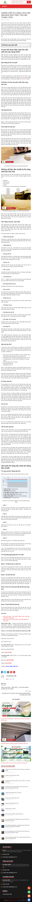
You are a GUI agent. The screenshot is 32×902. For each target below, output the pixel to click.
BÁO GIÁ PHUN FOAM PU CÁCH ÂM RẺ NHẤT (14, 814)
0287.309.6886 (10, 660)
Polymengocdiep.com (13, 900)
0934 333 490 (6, 854)
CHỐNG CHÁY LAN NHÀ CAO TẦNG (12, 775)
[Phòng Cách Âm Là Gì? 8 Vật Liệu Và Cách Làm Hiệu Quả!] (16, 753)
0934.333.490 (8, 652)
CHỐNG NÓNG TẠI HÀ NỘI (10, 808)
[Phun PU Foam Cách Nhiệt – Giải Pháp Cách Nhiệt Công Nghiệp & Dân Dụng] (16, 709)
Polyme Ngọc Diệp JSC (12, 666)
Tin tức (2, 19)
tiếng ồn (22, 77)
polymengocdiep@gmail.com (10, 857)
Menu (5, 6)
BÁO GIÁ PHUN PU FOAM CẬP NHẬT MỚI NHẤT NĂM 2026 (14, 743)
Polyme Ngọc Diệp (11, 676)
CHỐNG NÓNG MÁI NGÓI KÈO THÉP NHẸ (13, 792)
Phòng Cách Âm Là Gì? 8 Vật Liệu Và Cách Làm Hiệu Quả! (14, 763)
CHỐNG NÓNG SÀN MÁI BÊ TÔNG (12, 803)
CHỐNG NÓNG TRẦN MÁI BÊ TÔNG (12, 798)
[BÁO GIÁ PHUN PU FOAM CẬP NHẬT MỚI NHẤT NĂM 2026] (16, 732)
